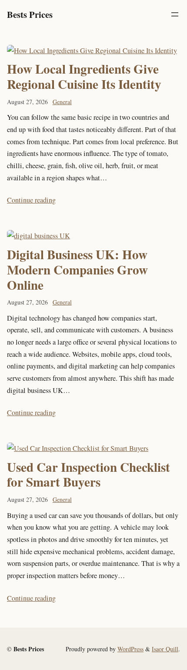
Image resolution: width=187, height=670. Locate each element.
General (62, 102)
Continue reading (31, 200)
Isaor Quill (165, 649)
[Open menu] (175, 14)
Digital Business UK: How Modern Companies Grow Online (77, 270)
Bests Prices (30, 14)
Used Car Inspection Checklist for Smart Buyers (88, 475)
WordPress (130, 649)
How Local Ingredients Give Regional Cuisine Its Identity (84, 76)
